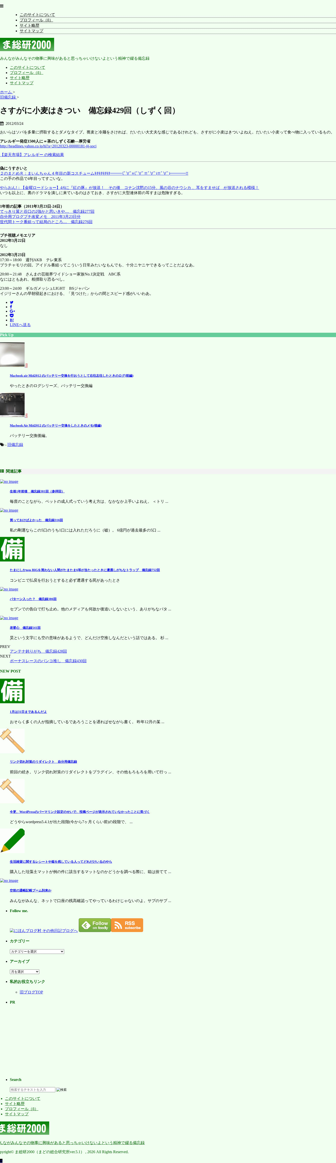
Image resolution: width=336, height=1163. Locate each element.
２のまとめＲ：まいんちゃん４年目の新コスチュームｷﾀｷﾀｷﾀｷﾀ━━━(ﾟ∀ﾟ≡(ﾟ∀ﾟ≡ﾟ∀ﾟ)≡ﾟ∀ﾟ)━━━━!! (94, 173)
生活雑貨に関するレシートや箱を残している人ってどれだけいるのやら (61, 861)
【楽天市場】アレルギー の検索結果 (32, 155)
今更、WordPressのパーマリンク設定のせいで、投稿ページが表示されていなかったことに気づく (80, 812)
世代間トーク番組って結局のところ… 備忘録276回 (46, 222)
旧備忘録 (15, 445)
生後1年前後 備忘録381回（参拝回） (37, 491)
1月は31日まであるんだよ (28, 712)
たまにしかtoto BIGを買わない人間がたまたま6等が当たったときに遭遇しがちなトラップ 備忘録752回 (85, 570)
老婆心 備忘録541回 (25, 628)
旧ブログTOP (31, 992)
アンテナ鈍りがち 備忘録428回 (38, 651)
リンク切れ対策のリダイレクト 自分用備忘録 (43, 761)
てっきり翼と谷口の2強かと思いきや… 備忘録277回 (47, 211)
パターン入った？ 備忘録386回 (33, 599)
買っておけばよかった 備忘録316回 (36, 520)
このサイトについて (37, 15)
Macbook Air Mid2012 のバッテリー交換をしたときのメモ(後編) (56, 425)
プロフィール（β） (36, 20)
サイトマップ (31, 31)
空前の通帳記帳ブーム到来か (30, 890)
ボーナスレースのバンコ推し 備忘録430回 (48, 661)
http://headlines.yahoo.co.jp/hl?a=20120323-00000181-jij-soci (48, 146)
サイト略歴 (29, 25)
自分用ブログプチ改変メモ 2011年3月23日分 (40, 217)
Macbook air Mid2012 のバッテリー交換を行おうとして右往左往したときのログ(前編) (71, 375)
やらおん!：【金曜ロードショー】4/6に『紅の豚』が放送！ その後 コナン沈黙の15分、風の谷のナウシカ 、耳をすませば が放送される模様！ (129, 188)
